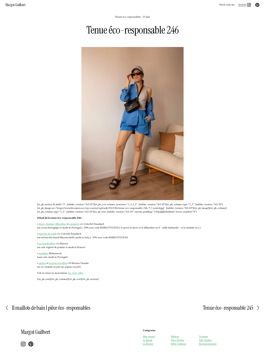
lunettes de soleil (47, 234)
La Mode (147, 340)
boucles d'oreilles (58, 263)
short (41, 224)
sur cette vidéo (75, 273)
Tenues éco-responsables (128, 17)
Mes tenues (149, 336)
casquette (74, 224)
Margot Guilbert (15, 4)
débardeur (60, 224)
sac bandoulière (47, 244)
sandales (43, 253)
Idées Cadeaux (178, 344)
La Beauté (148, 344)
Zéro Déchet (177, 340)
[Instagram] (249, 5)
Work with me (226, 5)
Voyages (203, 336)
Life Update (205, 340)
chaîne (42, 263)
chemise (50, 224)
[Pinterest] (257, 5)
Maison (175, 336)
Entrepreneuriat (208, 344)
